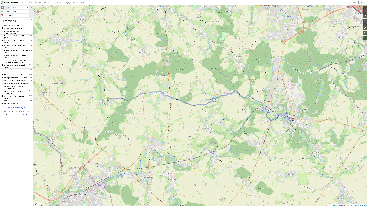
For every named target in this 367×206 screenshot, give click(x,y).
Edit (22, 3)
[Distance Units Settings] (31, 25)
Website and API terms (361, 205)
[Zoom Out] (365, 12)
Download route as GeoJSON (17, 108)
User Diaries (51, 3)
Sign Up (362, 3)
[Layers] (365, 20)
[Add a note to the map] (365, 33)
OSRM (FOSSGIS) (24, 111)
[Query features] (365, 38)
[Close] (31, 7)
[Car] (2, 7)
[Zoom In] (365, 8)
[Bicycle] (5, 7)
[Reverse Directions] (31, 13)
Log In (355, 3)
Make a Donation (349, 205)
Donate (78, 3)
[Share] (365, 28)
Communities (60, 3)
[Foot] (8, 7)
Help (73, 3)
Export (37, 3)
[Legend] (365, 24)
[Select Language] (349, 2)
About (83, 3)
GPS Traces (42, 3)
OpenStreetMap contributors (336, 205)
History (31, 3)
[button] (108, 98)
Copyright (68, 3)
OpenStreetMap (11, 2)
